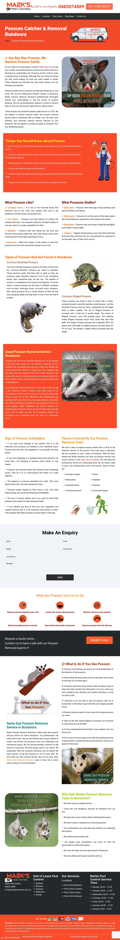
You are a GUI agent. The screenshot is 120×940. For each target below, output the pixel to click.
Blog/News (69, 16)
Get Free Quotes (99, 640)
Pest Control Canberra (73, 889)
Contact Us (81, 16)
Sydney (39, 895)
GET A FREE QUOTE (99, 6)
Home (36, 16)
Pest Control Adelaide (73, 896)
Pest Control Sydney (72, 892)
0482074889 (59, 6)
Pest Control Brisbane (73, 885)
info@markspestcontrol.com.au (18, 890)
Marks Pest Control (47, 67)
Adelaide (39, 883)
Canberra (39, 889)
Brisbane (39, 886)
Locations (46, 16)
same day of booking (90, 460)
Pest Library (57, 16)
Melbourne (40, 892)
